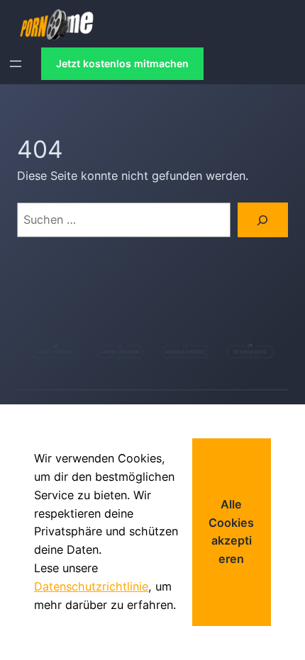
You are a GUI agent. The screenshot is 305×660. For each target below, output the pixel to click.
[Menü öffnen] (15, 63)
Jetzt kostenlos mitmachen (122, 63)
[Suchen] (263, 220)
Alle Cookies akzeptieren (231, 532)
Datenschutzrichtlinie (91, 586)
